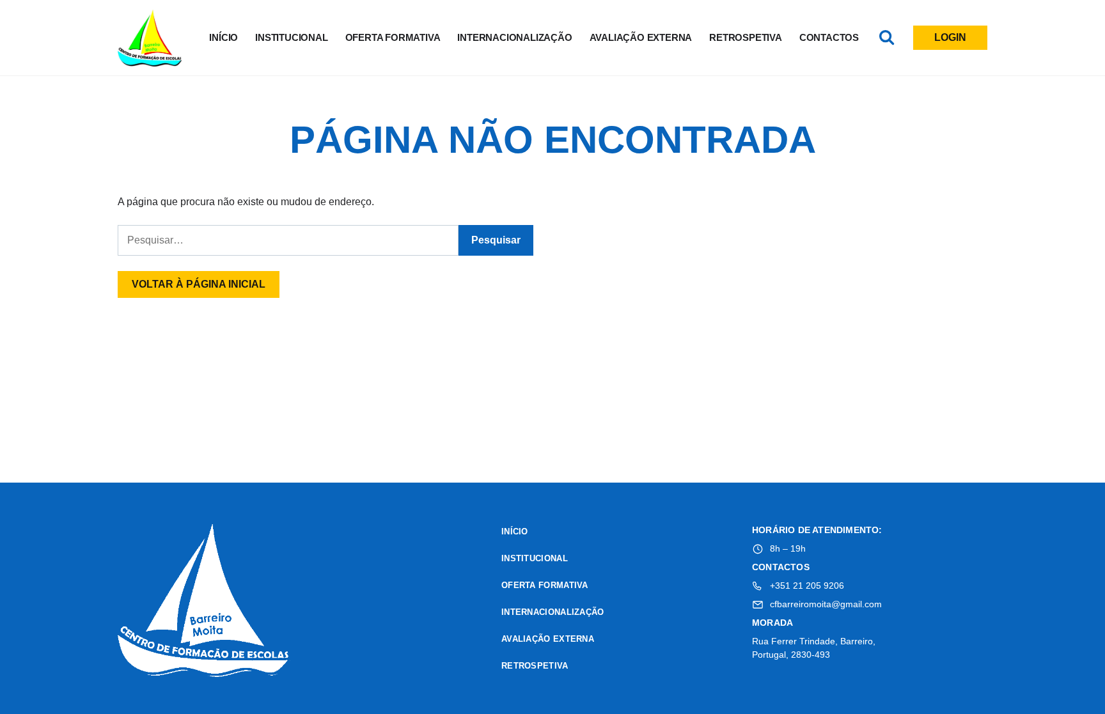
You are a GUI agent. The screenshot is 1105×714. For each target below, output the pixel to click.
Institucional (291, 37)
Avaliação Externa (641, 37)
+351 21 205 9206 (807, 585)
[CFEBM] (204, 602)
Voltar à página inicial (198, 284)
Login (950, 37)
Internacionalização (514, 37)
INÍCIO (223, 37)
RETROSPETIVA (745, 37)
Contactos (829, 37)
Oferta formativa (393, 37)
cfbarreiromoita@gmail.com (826, 604)
